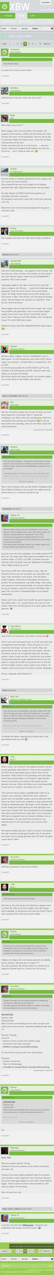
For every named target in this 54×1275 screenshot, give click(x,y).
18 (21, 44)
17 (17, 44)
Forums (21, 16)
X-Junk (13, 169)
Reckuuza (6, 254)
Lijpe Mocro (15, 626)
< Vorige (4, 44)
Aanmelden (46, 2)
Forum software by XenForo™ (11, 1272)
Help (50, 1266)
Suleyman (14, 49)
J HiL (12, 757)
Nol (11, 402)
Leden (32, 16)
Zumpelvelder (7, 509)
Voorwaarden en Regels (34, 1270)
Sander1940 (15, 261)
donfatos (14, 88)
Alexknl (13, 346)
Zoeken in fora (11, 21)
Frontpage (8, 16)
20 (29, 44)
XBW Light (5, 1266)
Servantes (13, 396)
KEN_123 (14, 697)
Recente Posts (28, 21)
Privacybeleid (48, 1270)
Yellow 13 (14, 515)
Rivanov (14, 447)
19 (25, 44)
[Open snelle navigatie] (52, 28)
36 (40, 44)
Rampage (14, 1148)
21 (33, 44)
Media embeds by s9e (31, 1272)
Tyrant (4, 690)
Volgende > (47, 44)
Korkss (4, 396)
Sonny (13, 228)
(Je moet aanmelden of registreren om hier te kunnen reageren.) (31, 1246)
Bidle (12, 115)
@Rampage (27, 1225)
